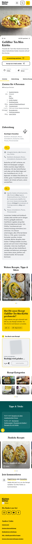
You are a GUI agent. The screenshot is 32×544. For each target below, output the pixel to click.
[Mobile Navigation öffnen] (28, 3)
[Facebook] (18, 513)
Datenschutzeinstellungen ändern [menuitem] (12, 539)
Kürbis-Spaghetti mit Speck (14, 463)
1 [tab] (15, 303)
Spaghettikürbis (13, 92)
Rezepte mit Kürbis (20, 423)
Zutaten (4, 79)
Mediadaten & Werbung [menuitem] (9, 532)
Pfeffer (11, 98)
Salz (10, 96)
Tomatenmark (13, 106)
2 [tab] (16, 303)
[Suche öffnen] (22, 3)
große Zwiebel (13, 100)
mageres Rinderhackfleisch (17, 104)
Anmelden (23, 479)
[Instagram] (4, 513)
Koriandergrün (13, 110)
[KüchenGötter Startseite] (5, 3)
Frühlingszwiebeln (14, 112)
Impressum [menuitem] (5, 525)
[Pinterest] (9, 513)
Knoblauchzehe (13, 102)
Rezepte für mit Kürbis (11, 425)
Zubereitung (15, 79)
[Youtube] (14, 513)
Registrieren (12, 479)
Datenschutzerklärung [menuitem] (9, 528)
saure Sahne (12, 114)
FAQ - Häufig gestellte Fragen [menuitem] (11, 535)
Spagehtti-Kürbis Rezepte (14, 298)
